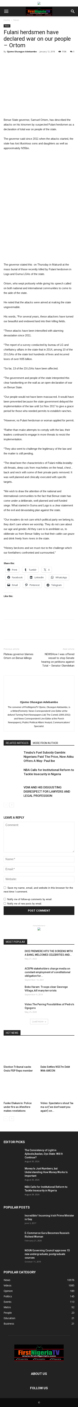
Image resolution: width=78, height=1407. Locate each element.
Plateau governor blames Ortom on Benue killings (18, 656)
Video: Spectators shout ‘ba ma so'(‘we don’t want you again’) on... (56, 1107)
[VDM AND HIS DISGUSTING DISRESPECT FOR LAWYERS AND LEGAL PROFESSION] (13, 791)
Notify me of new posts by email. (24, 903)
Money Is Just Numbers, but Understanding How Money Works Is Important (46, 1172)
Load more (38, 1021)
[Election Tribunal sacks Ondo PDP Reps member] (21, 1052)
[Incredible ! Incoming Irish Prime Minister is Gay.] (13, 1220)
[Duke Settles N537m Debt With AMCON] (57, 1052)
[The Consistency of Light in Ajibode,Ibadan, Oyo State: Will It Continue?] (13, 1154)
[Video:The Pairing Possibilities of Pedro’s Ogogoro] (13, 1009)
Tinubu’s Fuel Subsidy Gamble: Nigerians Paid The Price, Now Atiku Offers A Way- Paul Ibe (49, 757)
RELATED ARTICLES (17, 743)
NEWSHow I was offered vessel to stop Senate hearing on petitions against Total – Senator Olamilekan (57, 660)
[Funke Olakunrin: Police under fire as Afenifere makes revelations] (21, 1088)
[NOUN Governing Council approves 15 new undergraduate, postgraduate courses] (13, 1255)
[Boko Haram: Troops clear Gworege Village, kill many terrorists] (13, 991)
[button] (73, 11)
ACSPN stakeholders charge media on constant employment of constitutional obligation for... (47, 972)
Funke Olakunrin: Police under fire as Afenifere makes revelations (18, 1107)
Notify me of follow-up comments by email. (29, 899)
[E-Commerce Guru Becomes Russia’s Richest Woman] (13, 1237)
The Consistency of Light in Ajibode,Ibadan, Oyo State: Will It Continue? (44, 1154)
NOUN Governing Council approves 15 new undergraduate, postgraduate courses (47, 1254)
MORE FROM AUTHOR (45, 743)
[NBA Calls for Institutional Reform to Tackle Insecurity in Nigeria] (13, 774)
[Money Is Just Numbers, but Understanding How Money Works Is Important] (13, 1173)
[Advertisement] (39, 91)
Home (7, 20)
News (16, 20)
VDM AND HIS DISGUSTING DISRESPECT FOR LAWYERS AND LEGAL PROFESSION (47, 791)
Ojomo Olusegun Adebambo (22, 51)
